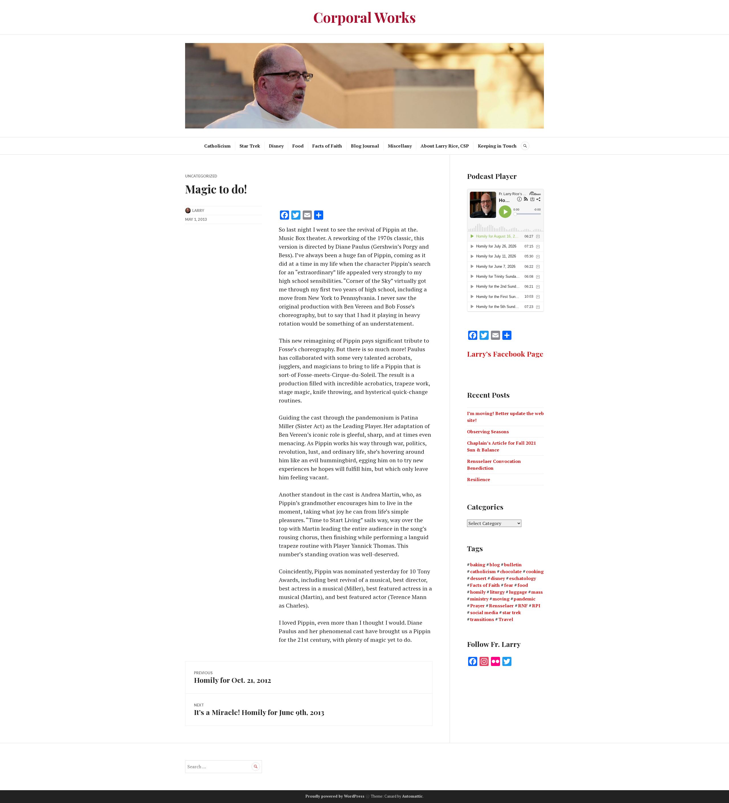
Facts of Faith (327, 146)
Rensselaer (501, 605)
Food (298, 146)
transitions (482, 619)
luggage (518, 592)
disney (498, 578)
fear (508, 585)
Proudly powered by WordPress (335, 796)
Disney (276, 146)
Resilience (478, 479)
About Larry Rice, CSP (445, 146)
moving (501, 599)
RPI (536, 605)
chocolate (511, 571)
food (522, 585)
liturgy (497, 592)
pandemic (524, 599)
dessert (478, 578)
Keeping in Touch (497, 146)
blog (495, 564)
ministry (479, 599)
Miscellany (400, 146)
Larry (198, 210)
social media (484, 612)
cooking (535, 571)
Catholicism (217, 146)
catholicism (483, 571)
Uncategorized (201, 176)
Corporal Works (364, 17)
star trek (511, 612)
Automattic (412, 796)
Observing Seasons (488, 431)
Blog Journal (365, 146)
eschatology (522, 578)
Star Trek (249, 146)
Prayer (477, 605)
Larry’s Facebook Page (505, 353)
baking (477, 564)
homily (478, 592)
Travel (505, 619)
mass (537, 592)
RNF (523, 605)
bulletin (513, 564)
